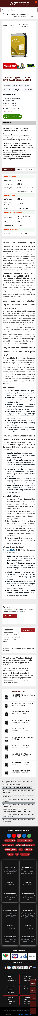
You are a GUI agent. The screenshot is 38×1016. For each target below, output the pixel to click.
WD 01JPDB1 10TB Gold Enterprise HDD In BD (16, 809)
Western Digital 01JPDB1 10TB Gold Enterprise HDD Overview (18, 800)
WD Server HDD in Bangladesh (12, 785)
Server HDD (14, 14)
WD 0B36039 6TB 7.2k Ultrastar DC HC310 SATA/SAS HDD (22, 704)
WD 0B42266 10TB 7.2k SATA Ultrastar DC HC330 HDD (21, 730)
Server (6, 14)
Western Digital (24, 14)
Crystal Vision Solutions (24, 1014)
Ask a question (28, 630)
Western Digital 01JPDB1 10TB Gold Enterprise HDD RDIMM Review (18, 805)
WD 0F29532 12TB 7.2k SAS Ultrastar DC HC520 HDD (21, 746)
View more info (8, 112)
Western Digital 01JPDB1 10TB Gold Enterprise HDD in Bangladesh (18, 820)
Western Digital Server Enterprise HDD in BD (17, 787)
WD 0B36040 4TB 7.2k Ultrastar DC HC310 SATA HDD (22, 713)
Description (21, 169)
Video (31, 169)
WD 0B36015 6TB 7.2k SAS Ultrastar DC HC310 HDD (24, 696)
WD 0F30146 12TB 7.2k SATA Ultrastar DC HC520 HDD (21, 755)
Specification (8, 169)
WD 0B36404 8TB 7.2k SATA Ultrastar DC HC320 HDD (21, 721)
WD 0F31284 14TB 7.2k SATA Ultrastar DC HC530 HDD (21, 772)
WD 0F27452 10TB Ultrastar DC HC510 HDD (22, 738)
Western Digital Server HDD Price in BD (19, 782)
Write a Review (10, 616)
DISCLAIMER (7, 123)
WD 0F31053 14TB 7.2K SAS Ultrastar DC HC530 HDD (21, 763)
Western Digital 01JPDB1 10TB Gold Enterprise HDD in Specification (18, 815)
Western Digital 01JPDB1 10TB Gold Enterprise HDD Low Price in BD (18, 791)
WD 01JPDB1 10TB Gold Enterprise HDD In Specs (17, 812)
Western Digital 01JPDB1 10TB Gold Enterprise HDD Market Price (18, 796)
